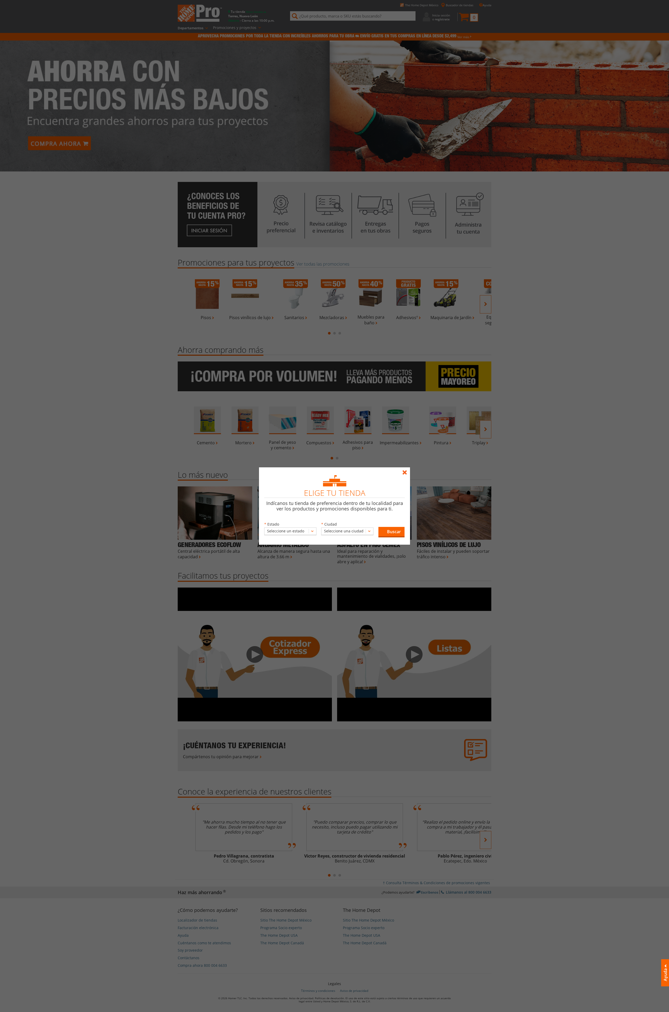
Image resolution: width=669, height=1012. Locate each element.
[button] (391, 532)
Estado (273, 524)
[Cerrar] (406, 470)
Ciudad (330, 524)
